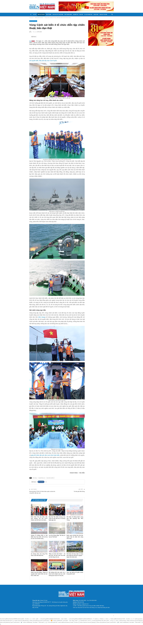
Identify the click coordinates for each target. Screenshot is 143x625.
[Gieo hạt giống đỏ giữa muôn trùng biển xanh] (75, 565)
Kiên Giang (41, 317)
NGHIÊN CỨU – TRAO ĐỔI (78, 14)
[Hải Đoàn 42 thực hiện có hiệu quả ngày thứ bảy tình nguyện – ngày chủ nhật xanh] (75, 546)
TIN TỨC (34, 14)
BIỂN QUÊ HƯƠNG (41, 14)
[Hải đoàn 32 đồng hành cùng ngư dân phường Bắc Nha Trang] (75, 509)
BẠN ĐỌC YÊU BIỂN (103, 14)
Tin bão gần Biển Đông (79, 491)
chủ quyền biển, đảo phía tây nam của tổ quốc (43, 60)
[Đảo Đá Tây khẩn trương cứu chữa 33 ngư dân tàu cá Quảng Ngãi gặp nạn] (57, 509)
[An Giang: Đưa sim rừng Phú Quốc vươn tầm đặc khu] (39, 546)
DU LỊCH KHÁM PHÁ (88, 14)
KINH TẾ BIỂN (48, 14)
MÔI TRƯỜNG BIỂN (68, 14)
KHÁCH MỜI (96, 14)
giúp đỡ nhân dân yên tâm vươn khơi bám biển (45, 455)
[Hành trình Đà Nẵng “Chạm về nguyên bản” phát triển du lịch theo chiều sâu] (39, 565)
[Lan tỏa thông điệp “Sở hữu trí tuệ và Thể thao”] (57, 528)
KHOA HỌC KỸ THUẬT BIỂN (58, 14)
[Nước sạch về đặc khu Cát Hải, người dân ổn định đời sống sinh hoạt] (75, 528)
